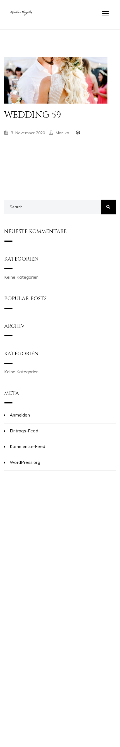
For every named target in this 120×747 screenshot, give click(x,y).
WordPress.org (25, 462)
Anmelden (20, 415)
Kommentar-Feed (27, 446)
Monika (62, 132)
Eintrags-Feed (24, 430)
